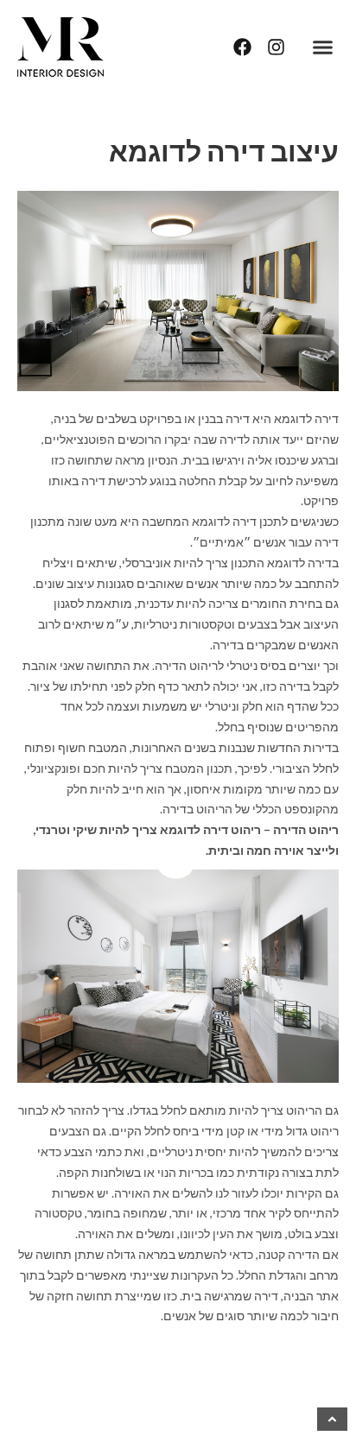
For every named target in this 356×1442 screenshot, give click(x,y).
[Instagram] (276, 47)
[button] (323, 47)
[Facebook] (242, 47)
